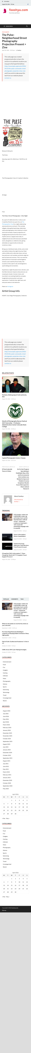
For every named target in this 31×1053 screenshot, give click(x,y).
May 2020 (6, 788)
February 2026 (7, 727)
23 (15, 810)
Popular (6, 599)
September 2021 (7, 758)
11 (23, 803)
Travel (4, 695)
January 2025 (7, 749)
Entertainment (7, 662)
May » (7, 818)
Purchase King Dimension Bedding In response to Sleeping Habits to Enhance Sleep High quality (15, 633)
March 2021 (6, 772)
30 (15, 813)
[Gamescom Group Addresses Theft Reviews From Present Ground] (7, 543)
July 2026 (5, 713)
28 (8, 813)
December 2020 (7, 780)
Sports (5, 687)
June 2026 (6, 716)
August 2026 (6, 711)
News (4, 678)
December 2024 (7, 752)
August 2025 (6, 744)
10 (19, 803)
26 (27, 810)
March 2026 (6, 724)
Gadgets (5, 670)
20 (4, 810)
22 (11, 810)
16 (15, 807)
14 (8, 807)
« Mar (3, 818)
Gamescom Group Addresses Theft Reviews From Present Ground (21, 545)
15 (11, 807)
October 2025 (7, 738)
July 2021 (5, 763)
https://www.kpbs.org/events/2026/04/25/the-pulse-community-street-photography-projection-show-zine (15, 68)
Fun (4, 667)
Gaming (5, 673)
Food (4, 664)
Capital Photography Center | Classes (13, 458)
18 (23, 807)
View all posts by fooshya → (18, 500)
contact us (8, 78)
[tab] (6, 599)
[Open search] (27, 26)
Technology (6, 692)
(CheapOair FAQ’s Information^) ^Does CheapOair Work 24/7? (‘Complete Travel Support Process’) (14, 555)
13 (4, 807)
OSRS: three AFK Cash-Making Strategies (14, 649)
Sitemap (4, 910)
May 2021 (6, 769)
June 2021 (6, 766)
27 (4, 813)
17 (19, 807)
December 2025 (7, 733)
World (5, 700)
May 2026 (6, 719)
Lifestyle (5, 675)
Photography (5, 32)
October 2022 (7, 755)
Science (5, 684)
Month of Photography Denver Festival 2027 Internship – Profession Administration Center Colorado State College (14, 423)
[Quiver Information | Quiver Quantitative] (7, 534)
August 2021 (6, 761)
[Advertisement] (16, 20)
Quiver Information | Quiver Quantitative (20, 535)
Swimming (6, 689)
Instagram (10, 286)
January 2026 (7, 730)
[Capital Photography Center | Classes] (15, 444)
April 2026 (6, 722)
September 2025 (7, 741)
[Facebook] (28, 4)
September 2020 (7, 786)
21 (8, 810)
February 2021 (7, 774)
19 (27, 807)
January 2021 (7, 777)
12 (27, 803)
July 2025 (5, 747)
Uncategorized (7, 698)
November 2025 (7, 736)
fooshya (19, 50)
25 (23, 810)
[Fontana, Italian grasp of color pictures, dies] (15, 385)
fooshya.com (18, 10)
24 (19, 810)
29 (11, 813)
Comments (14, 599)
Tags (22, 599)
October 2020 (7, 783)
